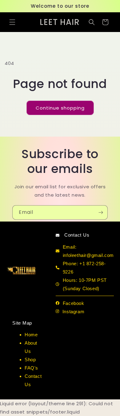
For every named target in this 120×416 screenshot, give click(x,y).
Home (31, 334)
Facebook (73, 303)
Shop (30, 359)
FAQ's (31, 367)
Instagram (73, 311)
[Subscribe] (100, 212)
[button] (12, 22)
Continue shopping (60, 108)
